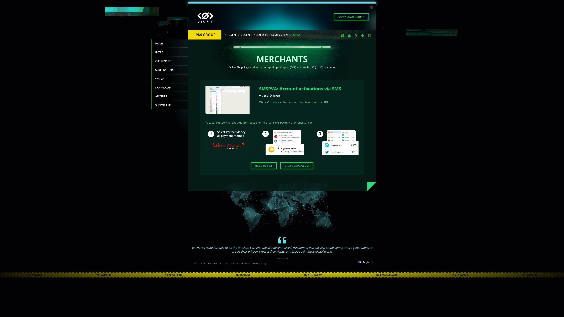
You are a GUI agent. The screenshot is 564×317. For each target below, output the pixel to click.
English (366, 262)
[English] (371, 8)
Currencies (163, 61)
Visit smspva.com (297, 165)
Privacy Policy (259, 263)
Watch (159, 78)
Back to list (263, 165)
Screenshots (164, 70)
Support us (163, 105)
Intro (159, 52)
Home (159, 43)
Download (351, 16)
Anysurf (161, 96)
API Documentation (240, 263)
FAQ (226, 263)
